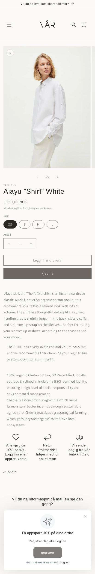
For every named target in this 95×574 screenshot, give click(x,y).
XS (10, 224)
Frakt (26, 208)
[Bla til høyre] (58, 177)
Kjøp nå (47, 273)
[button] (9, 25)
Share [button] (12, 472)
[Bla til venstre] (37, 177)
